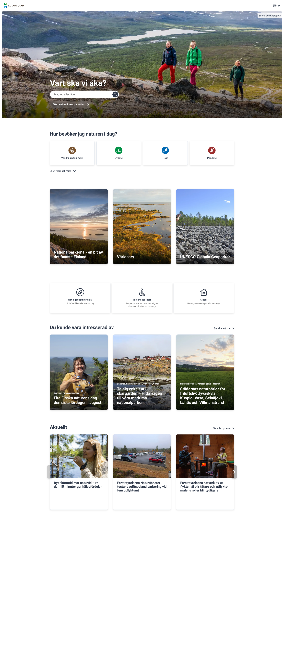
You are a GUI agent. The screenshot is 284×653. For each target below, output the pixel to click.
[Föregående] (49, 471)
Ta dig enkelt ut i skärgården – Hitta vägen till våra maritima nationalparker (139, 396)
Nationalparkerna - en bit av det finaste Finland (78, 254)
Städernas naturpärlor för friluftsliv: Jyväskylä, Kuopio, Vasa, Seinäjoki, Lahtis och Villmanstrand (202, 396)
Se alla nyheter (222, 428)
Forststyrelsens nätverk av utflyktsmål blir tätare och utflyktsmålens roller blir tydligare (204, 486)
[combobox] (84, 94)
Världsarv (125, 257)
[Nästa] (234, 471)
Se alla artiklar (222, 328)
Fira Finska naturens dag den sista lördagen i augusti (78, 400)
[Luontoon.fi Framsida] (14, 6)
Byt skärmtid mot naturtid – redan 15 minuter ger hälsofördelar (78, 484)
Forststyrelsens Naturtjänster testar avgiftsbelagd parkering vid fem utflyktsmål (141, 486)
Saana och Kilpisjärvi (270, 15)
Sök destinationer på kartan (69, 104)
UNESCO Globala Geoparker (205, 257)
